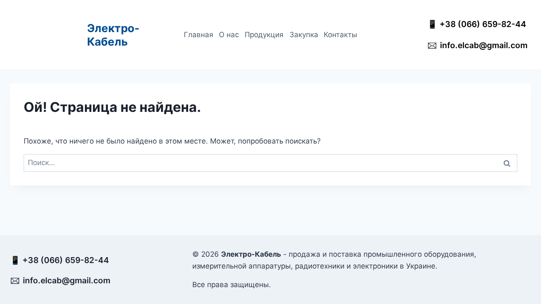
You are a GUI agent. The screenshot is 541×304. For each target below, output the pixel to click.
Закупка (304, 34)
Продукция (264, 34)
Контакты (340, 34)
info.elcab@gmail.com (483, 45)
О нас (229, 34)
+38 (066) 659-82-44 (485, 24)
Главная (198, 34)
